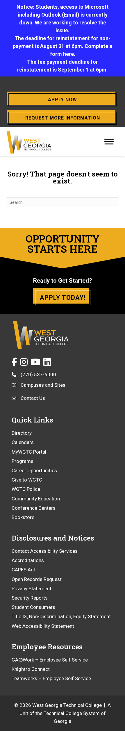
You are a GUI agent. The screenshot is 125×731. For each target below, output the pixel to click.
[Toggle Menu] (109, 141)
